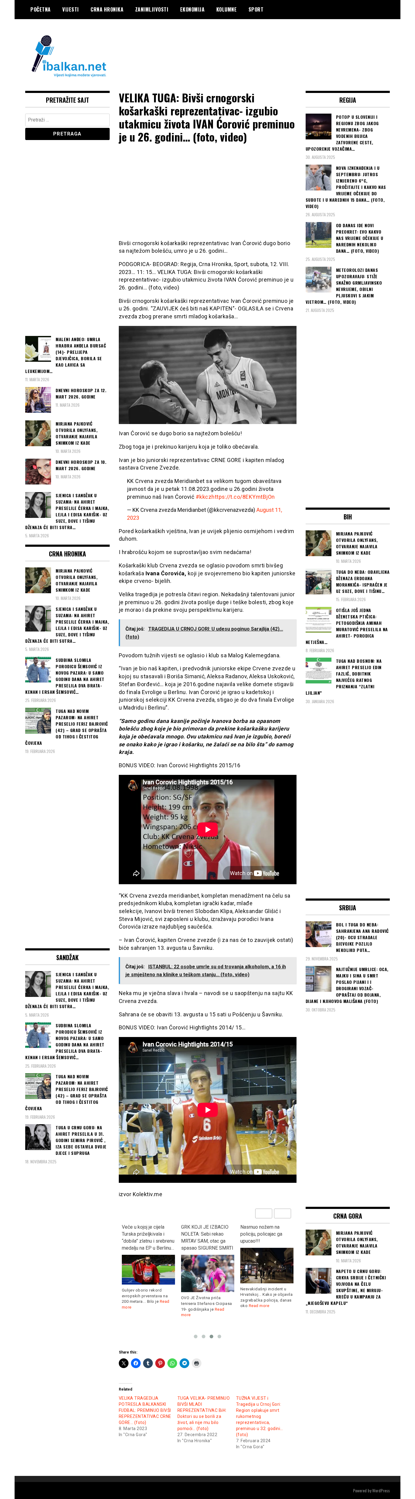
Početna (40, 9)
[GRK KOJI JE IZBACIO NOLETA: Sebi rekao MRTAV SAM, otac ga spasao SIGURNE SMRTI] (148, 1273)
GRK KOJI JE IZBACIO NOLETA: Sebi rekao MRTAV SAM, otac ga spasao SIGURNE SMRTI (148, 1237)
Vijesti (70, 9)
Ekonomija (192, 9)
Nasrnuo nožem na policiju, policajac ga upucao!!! (202, 1234)
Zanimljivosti (152, 9)
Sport (256, 9)
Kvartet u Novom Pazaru (266, 1227)
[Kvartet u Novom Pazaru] (266, 1251)
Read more (200, 1305)
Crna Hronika (107, 9)
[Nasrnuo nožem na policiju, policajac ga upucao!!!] (207, 1265)
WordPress (381, 1490)
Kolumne (226, 9)
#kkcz (204, 497)
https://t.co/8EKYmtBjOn (243, 497)
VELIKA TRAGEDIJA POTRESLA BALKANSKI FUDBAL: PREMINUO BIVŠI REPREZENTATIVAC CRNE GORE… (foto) (145, 1410)
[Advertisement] (279, 43)
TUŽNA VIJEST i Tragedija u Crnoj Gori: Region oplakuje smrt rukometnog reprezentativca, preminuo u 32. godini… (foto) (259, 1416)
